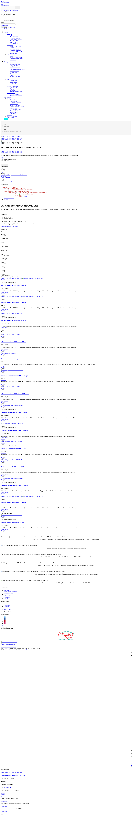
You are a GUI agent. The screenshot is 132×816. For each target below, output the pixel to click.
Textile (11, 75)
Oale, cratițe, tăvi (14, 36)
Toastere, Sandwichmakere (16, 99)
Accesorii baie (13, 80)
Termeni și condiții (8, 593)
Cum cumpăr (7, 605)
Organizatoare (13, 42)
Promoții (6, 119)
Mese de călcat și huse (15, 94)
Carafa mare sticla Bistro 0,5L (10, 359)
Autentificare (4, 27)
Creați (17, 790)
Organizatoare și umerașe (16, 91)
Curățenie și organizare (12, 86)
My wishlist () (7, 787)
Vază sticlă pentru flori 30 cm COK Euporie (14, 430)
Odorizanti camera (14, 71)
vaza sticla (13, 175)
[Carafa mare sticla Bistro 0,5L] (8, 353)
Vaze (11, 68)
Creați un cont (11, 27)
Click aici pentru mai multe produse (9, 10)
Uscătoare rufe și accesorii (16, 95)
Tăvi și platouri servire (15, 50)
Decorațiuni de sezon (15, 76)
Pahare (11, 56)
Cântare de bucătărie (15, 110)
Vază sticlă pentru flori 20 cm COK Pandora (14, 467)
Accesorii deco (13, 72)
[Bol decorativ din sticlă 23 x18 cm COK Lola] (11, 386)
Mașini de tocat (13, 108)
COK (2, 172)
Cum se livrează (7, 607)
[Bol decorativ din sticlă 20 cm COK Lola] (66, 151)
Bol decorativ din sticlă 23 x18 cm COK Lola (15, 394)
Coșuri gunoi (13, 88)
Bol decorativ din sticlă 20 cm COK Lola (13, 320)
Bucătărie (6, 32)
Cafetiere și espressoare (15, 102)
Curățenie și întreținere (9, 84)
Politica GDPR (7, 595)
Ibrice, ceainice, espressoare (16, 39)
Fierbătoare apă (13, 101)
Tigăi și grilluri (13, 35)
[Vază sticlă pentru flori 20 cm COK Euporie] (12, 478)
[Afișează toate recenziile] (3, 289)
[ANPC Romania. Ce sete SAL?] (9, 642)
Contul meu (6, 603)
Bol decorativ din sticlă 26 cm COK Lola (13, 342)
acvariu (18, 175)
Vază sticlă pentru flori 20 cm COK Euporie (14, 485)
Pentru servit (10, 45)
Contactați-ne (7, 597)
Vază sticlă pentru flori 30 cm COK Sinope (14, 412)
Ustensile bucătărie (14, 40)
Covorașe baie (13, 82)
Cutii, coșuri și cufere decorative (17, 69)
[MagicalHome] (5, 2)
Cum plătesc (7, 606)
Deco (5, 61)
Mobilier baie (13, 83)
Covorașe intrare (14, 73)
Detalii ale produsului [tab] (9, 198)
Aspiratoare (9, 115)
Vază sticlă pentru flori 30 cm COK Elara (14, 448)
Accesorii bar (13, 60)
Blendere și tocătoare (15, 105)
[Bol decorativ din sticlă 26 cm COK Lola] (11, 335)
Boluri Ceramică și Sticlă (16, 51)
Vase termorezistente (15, 38)
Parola (2, 22)
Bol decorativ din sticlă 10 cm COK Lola (13, 302)
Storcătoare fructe (14, 104)
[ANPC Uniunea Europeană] (8, 644)
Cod (2, 229)
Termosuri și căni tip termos (16, 58)
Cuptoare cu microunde (15, 109)
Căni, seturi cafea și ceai (15, 49)
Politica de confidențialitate (10, 591)
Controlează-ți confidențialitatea (8, 647)
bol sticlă (3, 175)
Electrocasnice (7, 97)
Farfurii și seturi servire (15, 46)
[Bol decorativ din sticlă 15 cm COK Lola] (11, 137)
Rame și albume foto (15, 64)
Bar (7, 54)
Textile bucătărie (14, 43)
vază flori (8, 175)
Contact (2, 625)
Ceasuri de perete (14, 65)
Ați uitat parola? (4, 25)
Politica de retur (7, 609)
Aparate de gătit (13, 112)
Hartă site (6, 598)
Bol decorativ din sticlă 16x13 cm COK (13, 522)
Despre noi (6, 590)
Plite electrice (13, 113)
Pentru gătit (9, 34)
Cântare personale (11, 117)
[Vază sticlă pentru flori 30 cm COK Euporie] (12, 423)
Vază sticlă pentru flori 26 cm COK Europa (14, 376)
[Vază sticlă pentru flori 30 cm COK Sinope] (12, 405)
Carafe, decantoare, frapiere (16, 57)
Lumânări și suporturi (15, 67)
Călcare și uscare (11, 93)
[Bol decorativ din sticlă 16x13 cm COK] (11, 139)
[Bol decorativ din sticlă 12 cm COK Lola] (66, 152)
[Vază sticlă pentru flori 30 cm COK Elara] (11, 441)
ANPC (5, 594)
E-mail (2, 16)
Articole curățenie (14, 87)
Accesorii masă (13, 53)
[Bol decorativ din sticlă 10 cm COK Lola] (22, 296)
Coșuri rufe (12, 90)
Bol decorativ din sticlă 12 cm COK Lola (13, 285)
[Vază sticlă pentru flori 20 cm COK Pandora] (12, 460)
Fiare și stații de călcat (12, 116)
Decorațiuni (9, 62)
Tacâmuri (12, 47)
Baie (5, 78)
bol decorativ (23, 175)
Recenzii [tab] (6, 199)
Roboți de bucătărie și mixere (17, 106)
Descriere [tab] (25, 196)
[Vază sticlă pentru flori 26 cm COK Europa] (12, 370)
